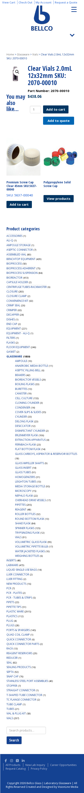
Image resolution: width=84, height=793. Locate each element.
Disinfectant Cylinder (30, 431)
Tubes (10, 709)
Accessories (14, 236)
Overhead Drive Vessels (30, 500)
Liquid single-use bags (21, 570)
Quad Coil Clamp (18, 634)
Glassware (23, 54)
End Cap (11, 324)
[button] (17, 72)
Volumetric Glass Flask (31, 542)
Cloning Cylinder (27, 403)
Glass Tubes (23, 472)
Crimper (11, 310)
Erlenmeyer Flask (26, 435)
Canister (21, 393)
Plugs (10, 625)
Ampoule (21, 361)
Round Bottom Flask (29, 519)
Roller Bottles (25, 514)
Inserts (11, 560)
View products (58, 198)
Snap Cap (12, 676)
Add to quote (59, 120)
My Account (43, 2)
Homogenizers (25, 477)
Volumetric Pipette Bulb (31, 546)
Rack (9, 648)
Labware (12, 565)
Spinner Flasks (24, 528)
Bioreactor (14, 277)
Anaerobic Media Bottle (31, 366)
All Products (13, 765)
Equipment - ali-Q (18, 333)
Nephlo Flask (24, 495)
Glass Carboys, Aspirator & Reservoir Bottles (46, 454)
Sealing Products (18, 667)
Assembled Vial (16, 254)
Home (10, 54)
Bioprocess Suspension (22, 273)
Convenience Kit (17, 301)
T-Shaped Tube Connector (24, 695)
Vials (35, 54)
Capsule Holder (17, 282)
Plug (9, 621)
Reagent (20, 509)
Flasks (10, 342)
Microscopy (23, 491)
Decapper (12, 315)
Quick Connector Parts (22, 644)
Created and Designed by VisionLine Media (52, 787)
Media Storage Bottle (30, 486)
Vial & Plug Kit (16, 713)
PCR (8, 588)
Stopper (11, 686)
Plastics (11, 616)
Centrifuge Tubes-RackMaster (26, 287)
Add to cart (55, 109)
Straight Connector (20, 690)
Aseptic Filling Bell (28, 370)
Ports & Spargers (18, 630)
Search (14, 740)
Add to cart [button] (19, 204)
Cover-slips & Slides (28, 412)
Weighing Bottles (27, 556)
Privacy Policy (39, 768)
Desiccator (23, 426)
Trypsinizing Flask (27, 533)
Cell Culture (24, 398)
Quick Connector (18, 639)
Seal (9, 662)
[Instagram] (11, 759)
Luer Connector (17, 574)
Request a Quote (66, 2)
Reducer (12, 658)
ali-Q (9, 240)
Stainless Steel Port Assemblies (27, 681)
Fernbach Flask (25, 444)
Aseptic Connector (19, 250)
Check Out (25, 2)
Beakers (20, 375)
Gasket (11, 352)
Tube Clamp (14, 704)
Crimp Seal (13, 305)
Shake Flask (23, 523)
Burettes (21, 389)
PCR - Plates (14, 593)
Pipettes (20, 505)
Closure (12, 291)
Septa (10, 672)
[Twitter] (17, 759)
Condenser (22, 407)
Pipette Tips (13, 607)
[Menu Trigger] (74, 9)
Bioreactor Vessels (28, 379)
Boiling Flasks (24, 384)
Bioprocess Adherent (21, 268)
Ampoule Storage (18, 245)
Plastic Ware (15, 611)
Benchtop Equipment (20, 259)
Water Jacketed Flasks (30, 551)
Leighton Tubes (25, 481)
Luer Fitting (14, 579)
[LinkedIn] (23, 759)
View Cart (8, 2)
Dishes (10, 319)
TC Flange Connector (21, 699)
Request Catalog (16, 768)
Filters (10, 338)
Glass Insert (23, 468)
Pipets (10, 602)
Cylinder (21, 416)
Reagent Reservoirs (19, 653)
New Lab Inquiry (35, 765)
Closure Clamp (16, 296)
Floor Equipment (18, 347)
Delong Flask (24, 421)
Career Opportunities (63, 765)
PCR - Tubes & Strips (19, 597)
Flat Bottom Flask (27, 449)
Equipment (13, 328)
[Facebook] (5, 759)
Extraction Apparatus (30, 440)
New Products (16, 584)
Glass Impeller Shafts (29, 463)
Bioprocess (14, 263)
